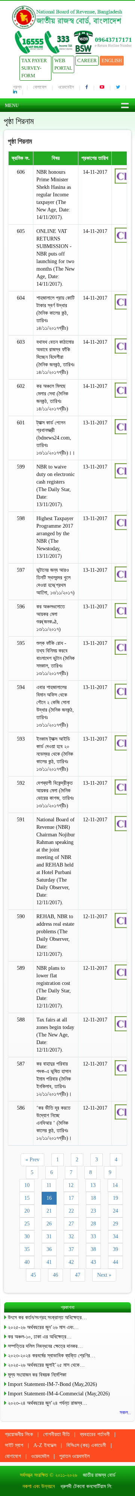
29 (115, 1224)
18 (93, 1198)
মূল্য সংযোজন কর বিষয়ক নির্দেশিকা (37, 1375)
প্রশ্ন (17, 87)
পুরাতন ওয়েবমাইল (74, 1456)
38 (93, 1249)
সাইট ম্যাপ (14, 1445)
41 (49, 1262)
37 (71, 1249)
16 (49, 1198)
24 (115, 1211)
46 (55, 1275)
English (112, 60)
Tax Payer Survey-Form (34, 68)
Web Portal (63, 64)
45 (33, 1275)
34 (115, 1236)
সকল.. (125, 1412)
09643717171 (113, 39)
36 (49, 1249)
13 (93, 1185)
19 (115, 1198)
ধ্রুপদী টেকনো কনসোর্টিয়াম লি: (86, 1486)
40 (27, 1262)
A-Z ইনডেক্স (44, 1445)
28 (93, 1224)
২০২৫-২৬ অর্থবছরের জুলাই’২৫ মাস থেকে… (46, 1365)
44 (115, 1262)
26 (49, 1224)
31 (49, 1236)
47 (77, 1275)
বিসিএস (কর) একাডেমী (86, 1445)
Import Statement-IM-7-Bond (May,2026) (52, 1384)
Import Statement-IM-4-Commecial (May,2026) (59, 1393)
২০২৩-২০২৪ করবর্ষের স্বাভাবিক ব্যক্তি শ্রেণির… (51, 1355)
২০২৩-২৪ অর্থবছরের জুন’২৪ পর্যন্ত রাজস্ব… (47, 1403)
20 (27, 1211)
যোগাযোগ (39, 87)
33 (93, 1236)
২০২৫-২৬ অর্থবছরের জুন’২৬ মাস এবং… (43, 1327)
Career (87, 60)
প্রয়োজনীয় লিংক (19, 1434)
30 (27, 1236)
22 (71, 1211)
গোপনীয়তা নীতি (56, 1434)
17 (71, 1198)
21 (49, 1211)
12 (71, 1185)
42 (71, 1262)
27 (71, 1224)
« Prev (32, 1159)
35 (27, 1249)
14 (115, 1185)
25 (27, 1224)
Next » (104, 1275)
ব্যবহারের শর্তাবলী (95, 1434)
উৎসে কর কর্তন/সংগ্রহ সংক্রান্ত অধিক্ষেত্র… (47, 1317)
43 (93, 1262)
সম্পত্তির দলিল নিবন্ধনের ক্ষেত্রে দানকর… (45, 1346)
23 (93, 1211)
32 (71, 1236)
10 (27, 1185)
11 (48, 1185)
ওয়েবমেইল (66, 87)
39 (115, 1249)
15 (27, 1198)
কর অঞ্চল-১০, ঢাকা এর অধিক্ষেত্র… (40, 1337)
